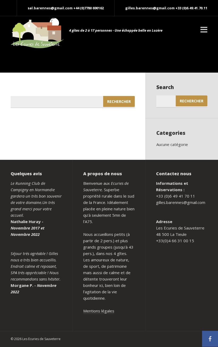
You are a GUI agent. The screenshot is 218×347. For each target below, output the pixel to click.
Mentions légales (98, 310)
